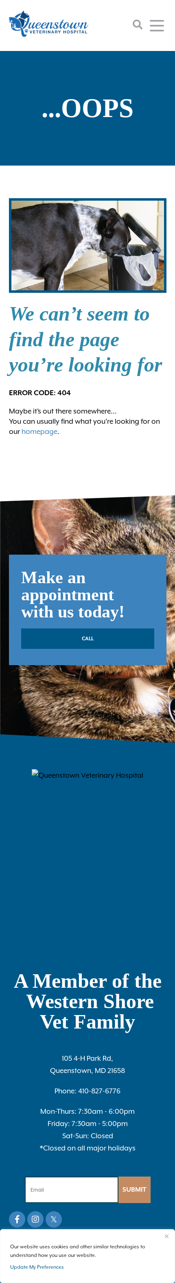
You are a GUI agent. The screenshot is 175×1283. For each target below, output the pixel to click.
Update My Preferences (37, 1267)
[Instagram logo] (35, 1219)
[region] (87, 1256)
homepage (39, 431)
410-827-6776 (87, 1091)
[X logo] (54, 1219)
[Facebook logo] (17, 1219)
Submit (134, 1189)
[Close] (166, 1236)
